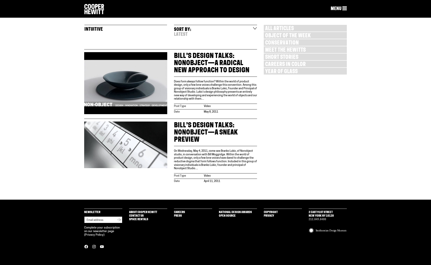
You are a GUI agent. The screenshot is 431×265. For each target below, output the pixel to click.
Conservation (282, 43)
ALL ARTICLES (279, 29)
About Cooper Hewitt (143, 212)
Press (178, 215)
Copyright (271, 212)
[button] (339, 9)
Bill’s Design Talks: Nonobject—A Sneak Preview (206, 132)
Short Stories (281, 57)
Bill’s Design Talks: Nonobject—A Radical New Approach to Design (211, 63)
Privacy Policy (94, 234)
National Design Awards (235, 212)
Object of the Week (288, 36)
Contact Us (136, 215)
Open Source (227, 215)
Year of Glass (281, 72)
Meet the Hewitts (285, 50)
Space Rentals (138, 219)
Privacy (269, 215)
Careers (179, 212)
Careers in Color (285, 64)
